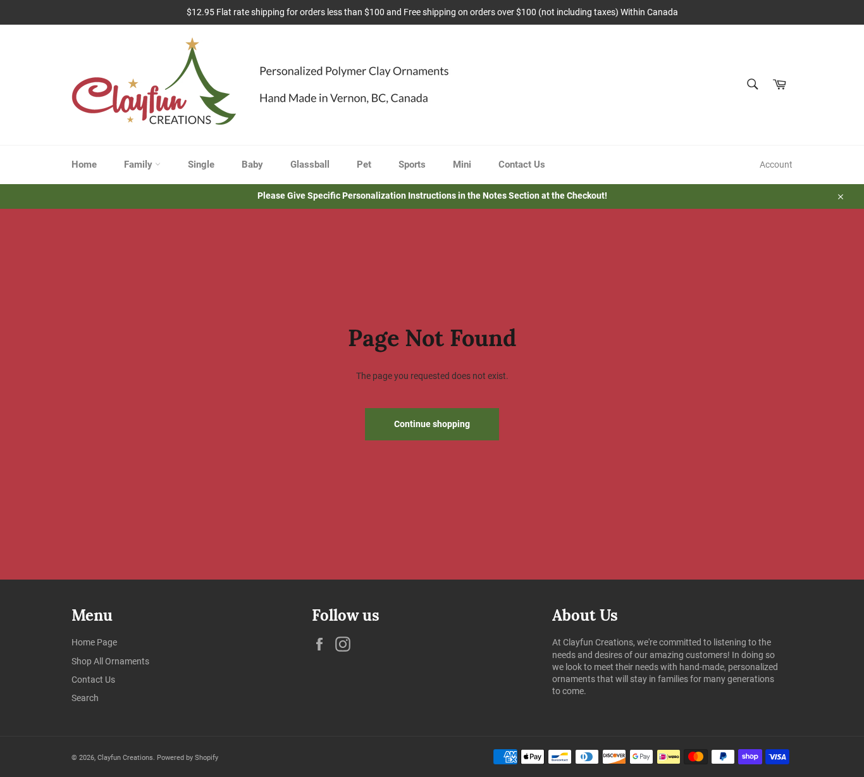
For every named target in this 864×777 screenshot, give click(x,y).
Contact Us (521, 164)
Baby (252, 164)
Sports (412, 164)
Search (85, 698)
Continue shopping (432, 424)
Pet (364, 164)
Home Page (94, 642)
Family (139, 164)
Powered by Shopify (187, 758)
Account (776, 164)
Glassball (310, 164)
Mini (462, 164)
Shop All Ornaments (110, 661)
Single (201, 164)
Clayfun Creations (125, 758)
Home (84, 164)
